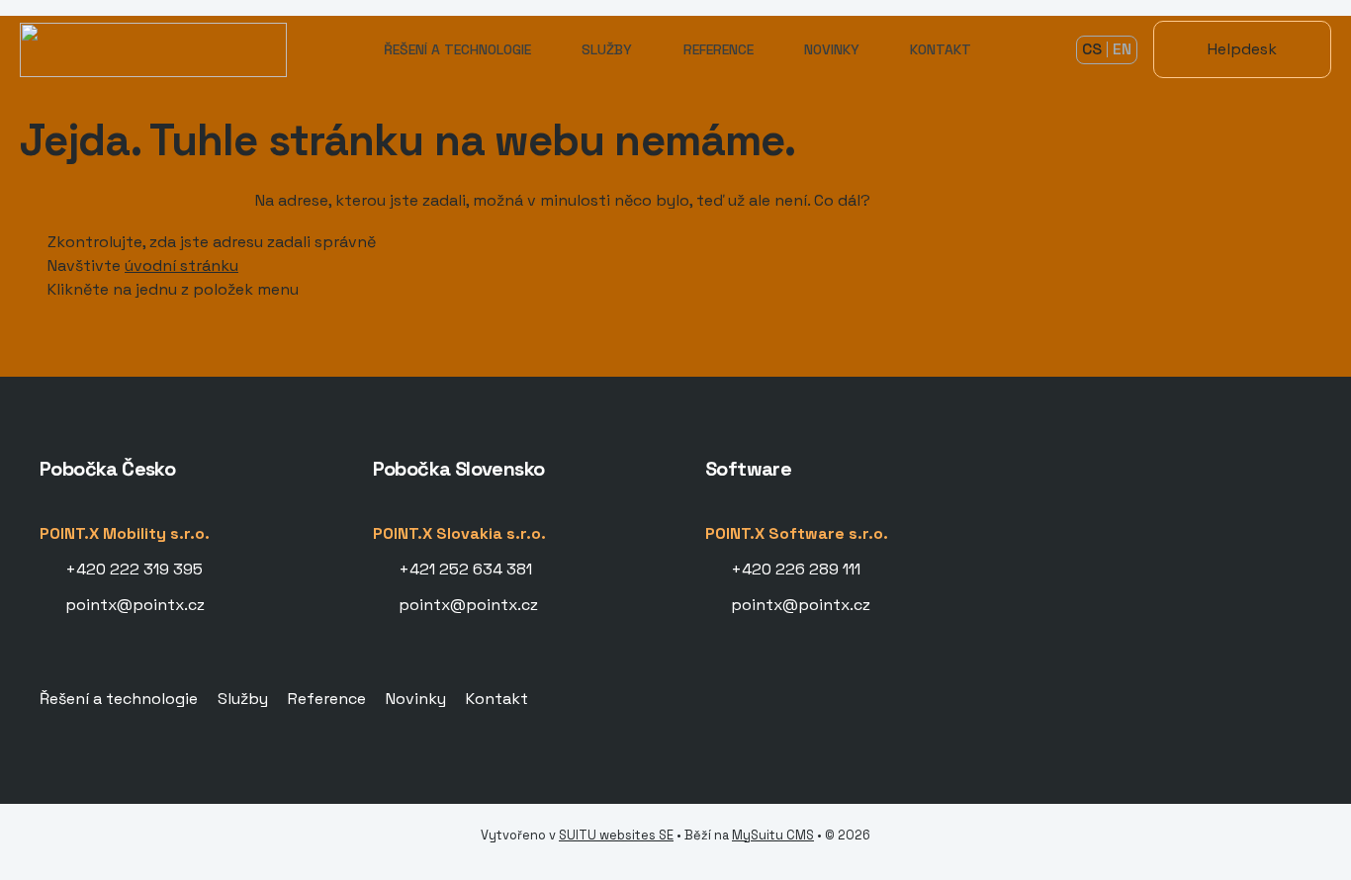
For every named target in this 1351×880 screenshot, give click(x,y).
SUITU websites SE (616, 835)
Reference (718, 49)
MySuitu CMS (773, 835)
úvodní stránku (181, 265)
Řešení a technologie (457, 49)
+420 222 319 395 (134, 569)
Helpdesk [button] (1242, 49)
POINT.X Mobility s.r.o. (125, 533)
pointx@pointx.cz (135, 604)
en (1122, 49)
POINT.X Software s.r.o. (796, 533)
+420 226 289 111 (795, 569)
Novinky (831, 49)
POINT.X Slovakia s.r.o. (459, 533)
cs (1092, 49)
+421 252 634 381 (465, 569)
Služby (607, 49)
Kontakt (940, 49)
